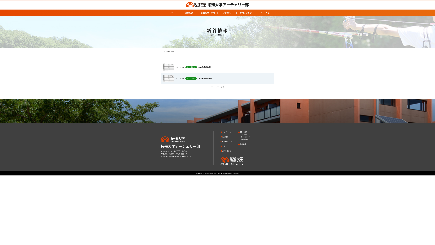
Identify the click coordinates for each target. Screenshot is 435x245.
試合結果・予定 (208, 13)
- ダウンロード (245, 137)
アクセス (227, 13)
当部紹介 (189, 13)
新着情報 (243, 144)
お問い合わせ (246, 13)
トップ (170, 13)
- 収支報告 (243, 134)
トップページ (226, 132)
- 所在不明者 (244, 139)
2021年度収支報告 (205, 67)
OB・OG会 (265, 13)
